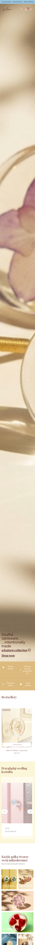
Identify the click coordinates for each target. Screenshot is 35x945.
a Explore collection (14, 650)
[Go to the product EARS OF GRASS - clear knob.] (17, 728)
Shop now (8, 655)
